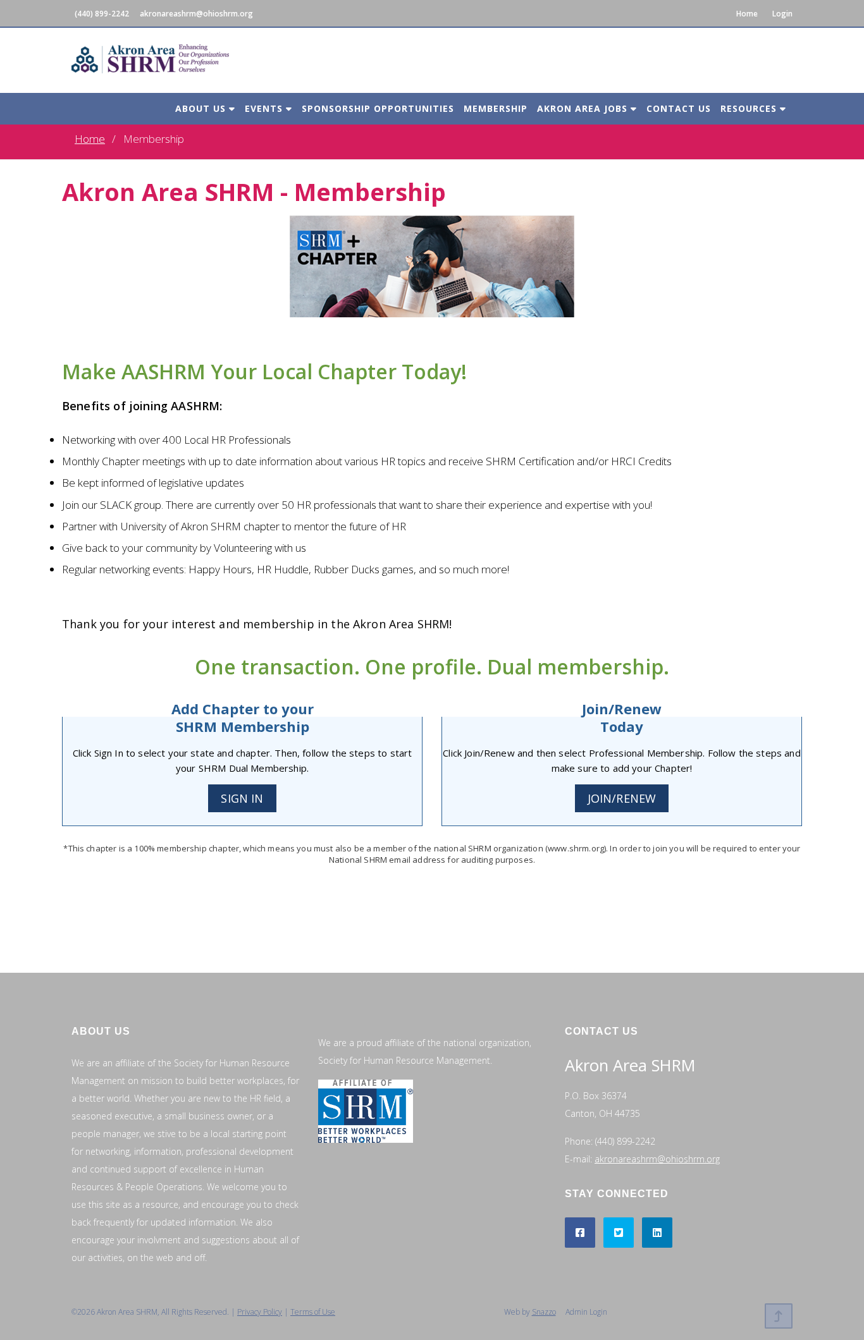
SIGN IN (242, 798)
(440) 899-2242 (102, 13)
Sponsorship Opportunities (378, 108)
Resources (750, 108)
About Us (202, 108)
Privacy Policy (259, 1311)
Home (747, 13)
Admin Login (586, 1311)
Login (782, 13)
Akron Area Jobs (584, 108)
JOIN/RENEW (622, 798)
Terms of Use (312, 1311)
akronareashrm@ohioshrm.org (196, 13)
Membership (496, 108)
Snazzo (544, 1311)
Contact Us (678, 108)
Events (265, 108)
